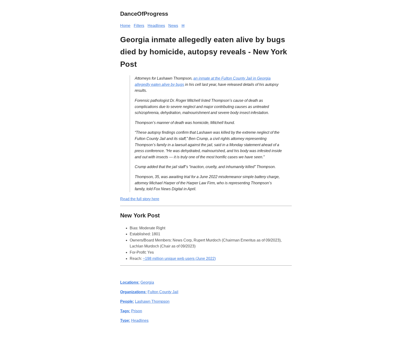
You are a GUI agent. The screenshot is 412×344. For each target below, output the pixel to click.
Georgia (147, 282)
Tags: (125, 311)
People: (127, 301)
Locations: (129, 282)
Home (125, 26)
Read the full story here (139, 199)
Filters (139, 26)
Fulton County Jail (163, 292)
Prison (136, 311)
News (173, 26)
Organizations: (133, 292)
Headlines (156, 26)
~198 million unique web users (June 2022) (179, 259)
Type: (125, 320)
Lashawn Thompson (152, 301)
